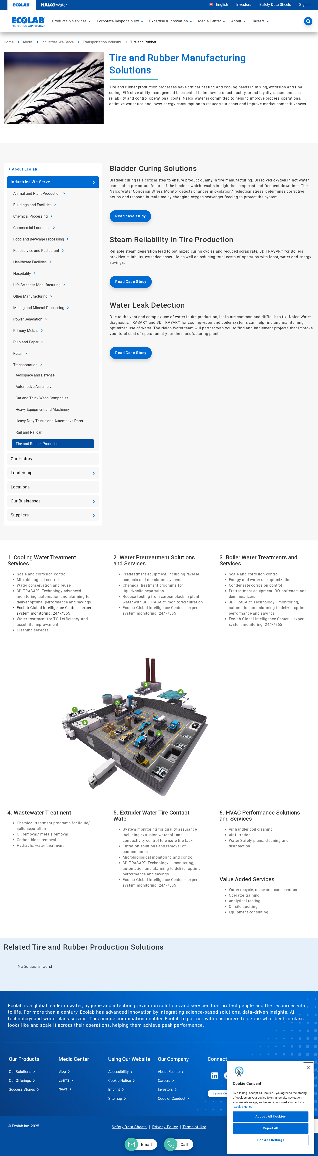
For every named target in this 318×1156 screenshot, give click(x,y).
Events (63, 1080)
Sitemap (115, 1098)
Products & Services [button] (69, 21)
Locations (20, 486)
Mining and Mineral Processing (38, 308)
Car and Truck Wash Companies (42, 398)
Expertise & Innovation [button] (168, 21)
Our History (21, 458)
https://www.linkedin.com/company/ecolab (214, 1075)
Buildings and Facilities (32, 205)
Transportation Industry (102, 42)
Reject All (270, 1128)
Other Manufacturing (30, 296)
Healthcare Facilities (30, 262)
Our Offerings (20, 1080)
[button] (90, 21)
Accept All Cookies (270, 1116)
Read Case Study (130, 281)
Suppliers (20, 514)
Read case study (130, 216)
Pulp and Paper (25, 342)
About (27, 42)
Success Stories (22, 1089)
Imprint (114, 1089)
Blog (62, 1071)
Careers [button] (258, 21)
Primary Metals (25, 330)
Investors (243, 4)
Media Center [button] (209, 21)
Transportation (25, 365)
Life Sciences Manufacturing (37, 285)
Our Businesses (26, 500)
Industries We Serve (57, 42)
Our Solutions (20, 1071)
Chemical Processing (30, 216)
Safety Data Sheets (275, 4)
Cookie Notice (243, 1106)
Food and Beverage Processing (38, 239)
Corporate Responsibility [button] (118, 21)
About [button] (236, 21)
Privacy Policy (165, 1127)
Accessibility (118, 1071)
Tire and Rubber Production (38, 444)
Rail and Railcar (28, 432)
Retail (18, 353)
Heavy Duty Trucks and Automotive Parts (49, 421)
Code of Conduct (171, 1098)
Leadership (21, 472)
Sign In (305, 4)
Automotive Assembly (33, 386)
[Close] (308, 1068)
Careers (164, 1080)
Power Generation (27, 319)
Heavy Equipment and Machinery (43, 409)
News (63, 1089)
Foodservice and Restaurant (36, 250)
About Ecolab (24, 169)
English (221, 4)
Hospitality (22, 273)
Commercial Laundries (31, 228)
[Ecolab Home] (27, 23)
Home (9, 42)
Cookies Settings (270, 1140)
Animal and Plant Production (37, 193)
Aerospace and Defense (35, 375)
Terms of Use (194, 1127)
